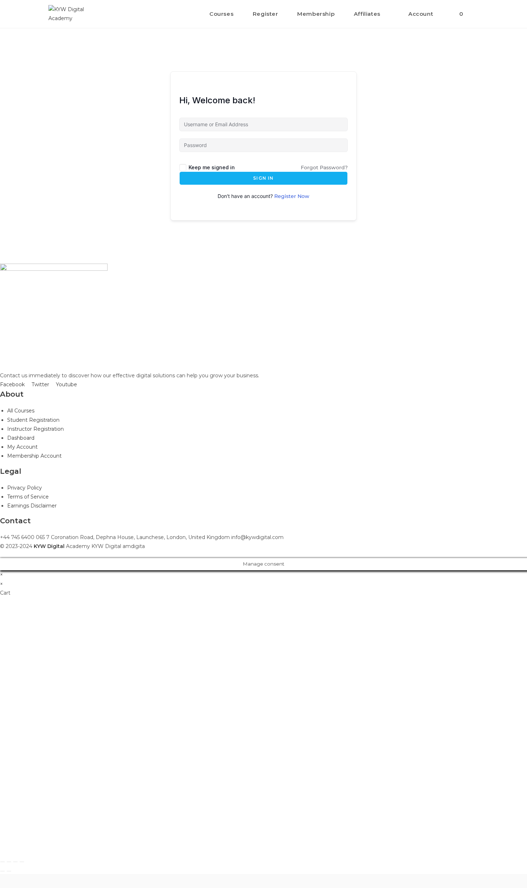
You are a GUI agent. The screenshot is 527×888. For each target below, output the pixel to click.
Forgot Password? (324, 167)
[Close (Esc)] (2, 862)
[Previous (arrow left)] (2, 871)
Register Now (291, 196)
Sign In (263, 178)
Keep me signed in (212, 167)
